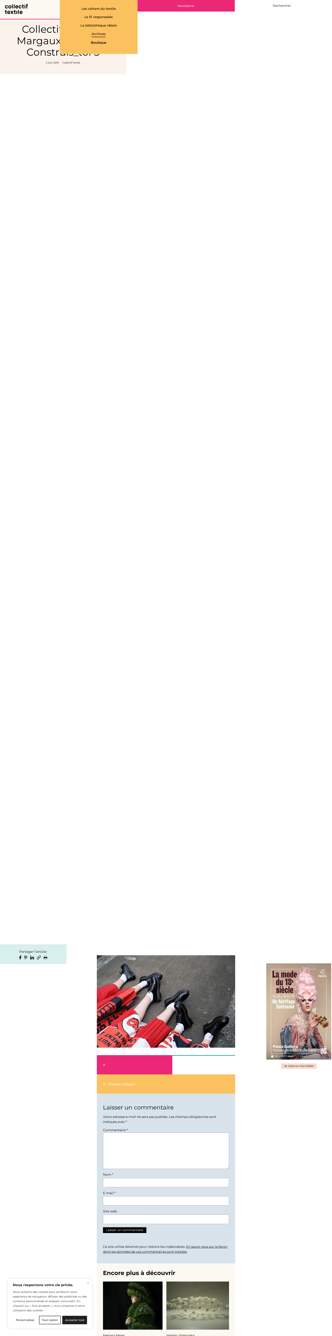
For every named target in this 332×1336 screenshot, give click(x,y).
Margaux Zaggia (121, 1084)
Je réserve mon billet (299, 1066)
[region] (50, 1303)
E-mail (109, 1193)
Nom (108, 1174)
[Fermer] (88, 1283)
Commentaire (115, 1130)
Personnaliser (25, 1320)
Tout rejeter (50, 1320)
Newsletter (186, 6)
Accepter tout (74, 1320)
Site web (110, 1211)
